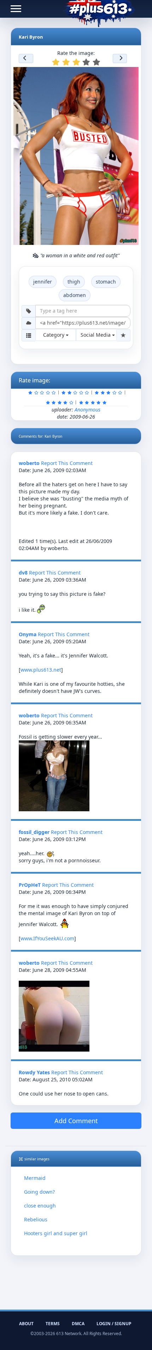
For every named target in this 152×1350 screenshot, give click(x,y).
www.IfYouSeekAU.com (47, 938)
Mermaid (35, 1178)
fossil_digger (34, 832)
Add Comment (76, 1120)
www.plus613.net (41, 669)
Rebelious (35, 1219)
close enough (40, 1205)
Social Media (96, 334)
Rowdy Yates (34, 1072)
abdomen (74, 295)
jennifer (42, 281)
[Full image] (130, 74)
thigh (74, 281)
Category (54, 334)
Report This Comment (67, 463)
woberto (29, 463)
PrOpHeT (30, 884)
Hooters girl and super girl (55, 1233)
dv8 (23, 572)
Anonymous (87, 409)
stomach (106, 281)
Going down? (39, 1191)
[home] (99, 9)
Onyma (27, 634)
